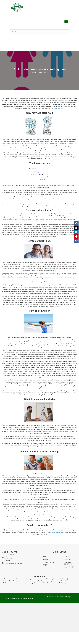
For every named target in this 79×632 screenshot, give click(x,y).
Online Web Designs (65, 596)
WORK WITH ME (48, 562)
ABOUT (45, 559)
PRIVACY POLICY (68, 567)
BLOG (68, 556)
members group (59, 108)
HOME (45, 556)
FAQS (45, 565)
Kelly (45, 72)
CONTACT (68, 559)
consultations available (55, 531)
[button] (66, 21)
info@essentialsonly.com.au (13, 563)
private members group (58, 532)
